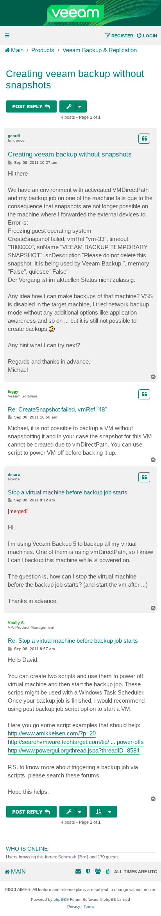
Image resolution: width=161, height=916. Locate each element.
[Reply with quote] (144, 139)
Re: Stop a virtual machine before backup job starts (73, 640)
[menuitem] (146, 35)
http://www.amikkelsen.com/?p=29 (52, 733)
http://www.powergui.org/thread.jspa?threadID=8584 (74, 750)
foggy (13, 391)
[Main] (80, 13)
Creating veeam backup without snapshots (75, 79)
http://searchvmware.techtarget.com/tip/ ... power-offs (76, 741)
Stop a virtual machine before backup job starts (67, 492)
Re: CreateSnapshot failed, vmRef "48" (57, 409)
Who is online (27, 849)
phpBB (60, 899)
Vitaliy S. (16, 623)
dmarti (14, 474)
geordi (14, 136)
